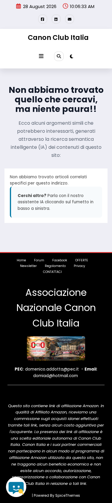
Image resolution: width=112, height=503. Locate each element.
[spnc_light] (71, 56)
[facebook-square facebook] (42, 19)
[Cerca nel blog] (16, 487)
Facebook (59, 260)
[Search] (59, 56)
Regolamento (55, 266)
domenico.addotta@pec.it (52, 369)
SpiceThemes (67, 495)
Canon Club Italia (58, 37)
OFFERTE (81, 260)
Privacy (79, 266)
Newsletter (28, 266)
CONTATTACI (52, 272)
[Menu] (41, 56)
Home (21, 260)
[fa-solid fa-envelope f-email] (69, 19)
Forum (39, 260)
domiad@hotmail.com (55, 376)
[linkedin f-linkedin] (56, 19)
